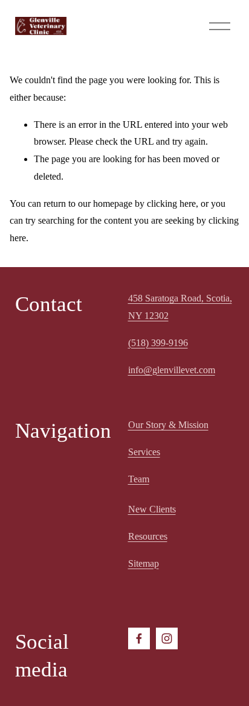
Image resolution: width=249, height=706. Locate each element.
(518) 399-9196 (158, 343)
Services (144, 452)
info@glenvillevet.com (171, 370)
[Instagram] (167, 638)
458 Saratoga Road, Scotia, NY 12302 (180, 307)
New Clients (152, 509)
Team (138, 479)
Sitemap (143, 563)
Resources (147, 536)
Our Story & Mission (168, 425)
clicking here (171, 203)
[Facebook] (139, 638)
